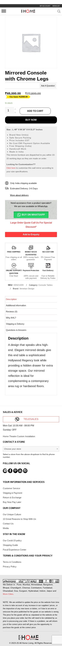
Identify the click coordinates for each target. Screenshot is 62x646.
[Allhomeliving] (28, 12)
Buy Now (31, 120)
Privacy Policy (9, 566)
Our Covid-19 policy (12, 540)
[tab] (31, 299)
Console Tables (45, 285)
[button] (31, 214)
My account (45, 6)
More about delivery (19, 195)
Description (11, 299)
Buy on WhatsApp (33, 214)
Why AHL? (11, 317)
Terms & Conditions (12, 562)
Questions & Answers (16, 330)
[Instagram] (25, 470)
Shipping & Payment (12, 493)
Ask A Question (48, 86)
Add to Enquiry (31, 234)
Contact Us (8, 523)
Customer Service (11, 488)
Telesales (31, 419)
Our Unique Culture (12, 514)
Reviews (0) (11, 311)
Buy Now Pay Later (12, 502)
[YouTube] (20, 470)
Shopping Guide (10, 545)
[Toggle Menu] (3, 11)
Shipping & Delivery (15, 324)
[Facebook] (10, 470)
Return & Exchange (12, 497)
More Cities (8, 594)
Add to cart (35, 111)
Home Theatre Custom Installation (19, 436)
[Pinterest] (15, 470)
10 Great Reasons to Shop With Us (19, 519)
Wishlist (56, 6)
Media (6, 528)
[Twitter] (5, 470)
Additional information (16, 305)
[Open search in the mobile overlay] (59, 12)
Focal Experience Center (14, 549)
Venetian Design (26, 288)
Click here (11, 168)
